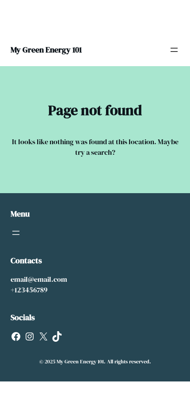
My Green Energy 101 (46, 49)
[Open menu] (174, 50)
